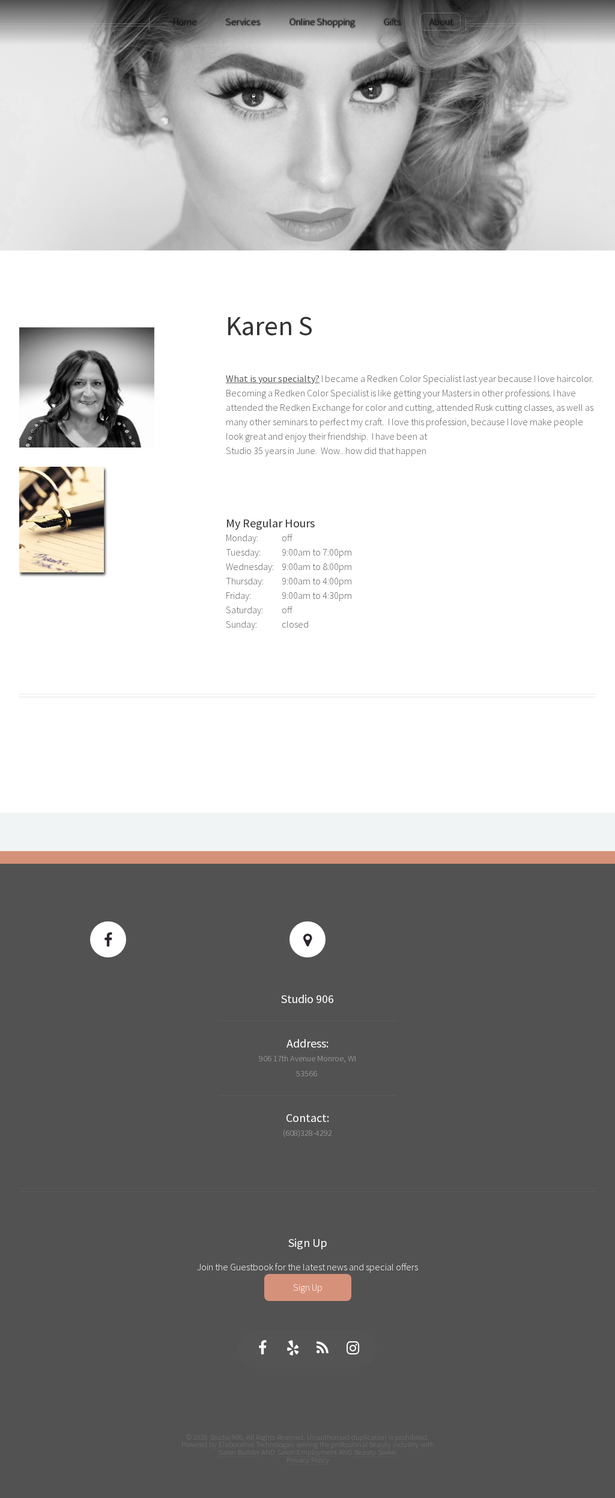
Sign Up (308, 1287)
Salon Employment (307, 1452)
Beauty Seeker (375, 1452)
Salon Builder (238, 1452)
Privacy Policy (307, 1459)
